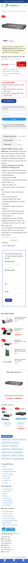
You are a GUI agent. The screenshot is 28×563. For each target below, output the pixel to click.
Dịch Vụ (5, 493)
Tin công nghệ (6, 478)
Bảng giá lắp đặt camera (18, 458)
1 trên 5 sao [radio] (5, 264)
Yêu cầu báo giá (7, 505)
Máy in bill (21, 455)
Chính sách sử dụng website (10, 525)
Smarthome (14, 455)
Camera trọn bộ (5, 449)
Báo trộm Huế (5, 446)
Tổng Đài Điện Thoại (17, 452)
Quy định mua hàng (8, 516)
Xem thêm (13, 240)
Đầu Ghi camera (15, 442)
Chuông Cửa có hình (6, 452)
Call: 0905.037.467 (8, 101)
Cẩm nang (5, 496)
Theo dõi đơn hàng (7, 489)
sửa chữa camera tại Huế (16, 449)
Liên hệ (4, 467)
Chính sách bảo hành (8, 511)
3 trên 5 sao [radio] (12, 264)
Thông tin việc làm (7, 476)
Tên (6, 284)
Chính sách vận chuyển (9, 518)
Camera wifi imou (6, 442)
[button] (2, 6)
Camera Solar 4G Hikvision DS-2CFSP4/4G (18, 330)
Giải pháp (5, 482)
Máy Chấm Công (5, 455)
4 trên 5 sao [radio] (17, 264)
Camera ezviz (22, 439)
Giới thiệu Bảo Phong (8, 469)
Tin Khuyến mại (7, 480)
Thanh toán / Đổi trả (8, 513)
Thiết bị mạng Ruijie (6, 458)
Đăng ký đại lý (6, 491)
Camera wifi (14, 439)
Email (7, 291)
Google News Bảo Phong (9, 471)
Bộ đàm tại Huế (13, 446)
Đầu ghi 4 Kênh (22, 11)
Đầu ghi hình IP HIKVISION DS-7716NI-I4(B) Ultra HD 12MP (20, 424)
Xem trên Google (22, 557)
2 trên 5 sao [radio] (8, 264)
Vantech (18, 59)
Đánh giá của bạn (10, 261)
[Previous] (3, 27)
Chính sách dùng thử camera (10, 520)
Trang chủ (4, 11)
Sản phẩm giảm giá (8, 502)
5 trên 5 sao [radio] (8, 267)
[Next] (24, 27)
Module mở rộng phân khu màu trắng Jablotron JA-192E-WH (20, 361)
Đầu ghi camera (13, 11)
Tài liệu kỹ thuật (7, 498)
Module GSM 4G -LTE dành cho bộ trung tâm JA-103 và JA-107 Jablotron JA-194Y (20, 352)
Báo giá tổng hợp (7, 522)
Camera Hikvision (6, 439)
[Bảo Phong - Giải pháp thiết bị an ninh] (12, 5)
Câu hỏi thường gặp (8, 473)
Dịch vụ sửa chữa (7, 500)
